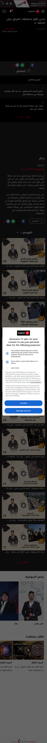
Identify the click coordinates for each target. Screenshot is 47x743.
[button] (24, 368)
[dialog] (23, 371)
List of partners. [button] (35, 382)
